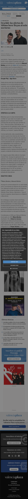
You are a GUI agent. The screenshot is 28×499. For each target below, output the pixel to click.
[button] (14, 268)
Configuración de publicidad (8, 255)
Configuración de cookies (7, 258)
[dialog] (14, 249)
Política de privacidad (17, 258)
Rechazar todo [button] (14, 265)
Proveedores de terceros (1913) (13, 243)
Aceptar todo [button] (14, 261)
